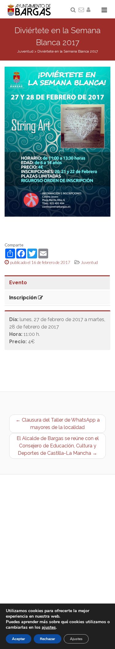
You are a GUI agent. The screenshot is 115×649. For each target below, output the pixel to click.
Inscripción (23, 298)
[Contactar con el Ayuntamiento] (82, 10)
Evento (18, 282)
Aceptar (18, 638)
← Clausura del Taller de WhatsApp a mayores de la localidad (58, 423)
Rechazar (47, 638)
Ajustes (76, 638)
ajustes (49, 627)
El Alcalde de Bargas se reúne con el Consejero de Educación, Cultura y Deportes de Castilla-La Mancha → (58, 445)
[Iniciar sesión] (90, 10)
